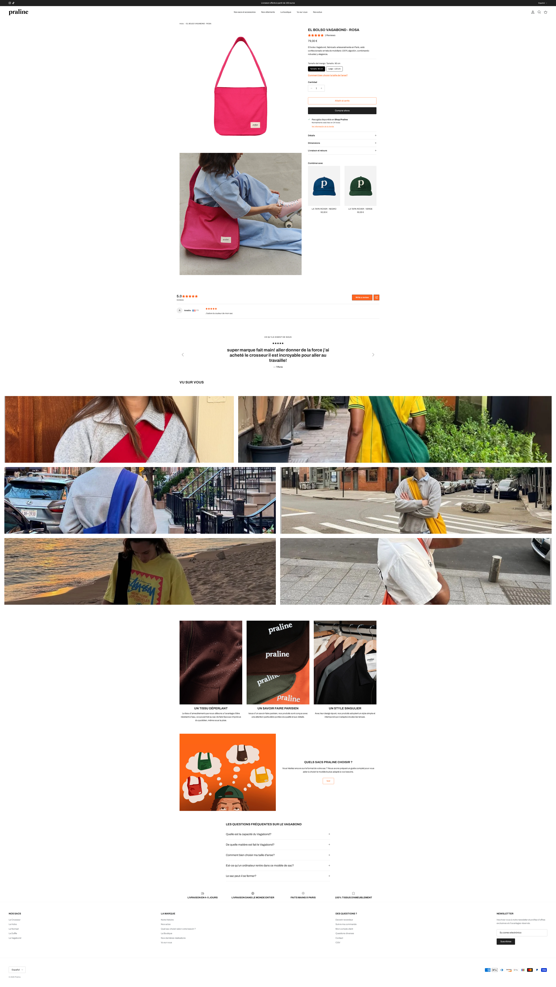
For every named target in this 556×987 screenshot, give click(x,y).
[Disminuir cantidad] (310, 88)
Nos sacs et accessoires (245, 12)
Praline (18, 977)
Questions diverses (344, 933)
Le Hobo (13, 924)
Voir (328, 781)
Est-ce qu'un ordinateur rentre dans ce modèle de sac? (260, 865)
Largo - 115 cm (334, 68)
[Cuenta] (532, 12)
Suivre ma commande (345, 924)
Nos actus (317, 12)
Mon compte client (344, 929)
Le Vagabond (15, 938)
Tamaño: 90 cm (316, 68)
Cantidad (312, 82)
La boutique (285, 12)
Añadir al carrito (342, 101)
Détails (311, 135)
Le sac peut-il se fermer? (241, 875)
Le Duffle (13, 933)
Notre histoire (167, 920)
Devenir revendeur (344, 920)
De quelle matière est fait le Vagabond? (250, 844)
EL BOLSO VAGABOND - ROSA (198, 24)
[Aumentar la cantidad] (322, 88)
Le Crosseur (14, 920)
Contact (339, 938)
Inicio (182, 24)
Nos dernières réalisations (173, 938)
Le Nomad (14, 929)
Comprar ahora (342, 110)
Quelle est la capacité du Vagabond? (248, 834)
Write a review (362, 297)
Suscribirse (505, 941)
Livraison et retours (317, 150)
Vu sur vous (302, 12)
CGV (337, 942)
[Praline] (18, 12)
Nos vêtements (268, 12)
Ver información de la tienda (323, 126)
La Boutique (166, 933)
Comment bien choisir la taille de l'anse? (328, 75)
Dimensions (314, 143)
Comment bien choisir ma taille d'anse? (250, 855)
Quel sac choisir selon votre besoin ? (178, 929)
